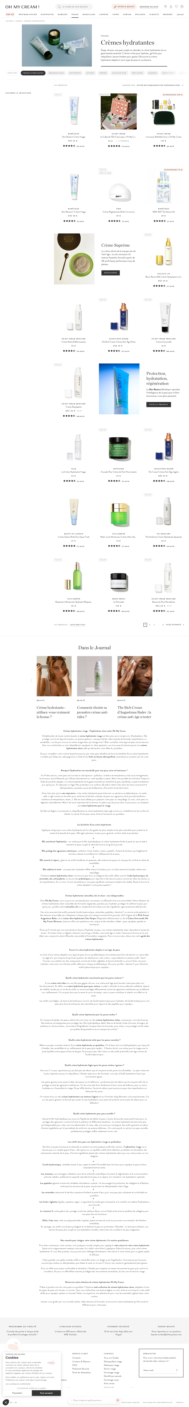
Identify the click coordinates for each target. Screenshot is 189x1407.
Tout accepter (46, 1393)
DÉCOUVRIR (110, 273)
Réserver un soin (149, 7)
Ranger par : (129, 85)
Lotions (90, 73)
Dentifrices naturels (112, 1376)
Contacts (76, 1357)
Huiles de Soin (119, 73)
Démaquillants (56, 73)
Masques (152, 73)
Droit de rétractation (81, 1372)
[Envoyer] (117, 1400)
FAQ (74, 1365)
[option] (54, 687)
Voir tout (12, 73)
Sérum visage (110, 1368)
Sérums (103, 73)
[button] (5, 1402)
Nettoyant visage (111, 1365)
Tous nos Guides (111, 1357)
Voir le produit (158, 404)
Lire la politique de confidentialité (18, 1384)
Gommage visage (111, 1372)
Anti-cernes (109, 1383)
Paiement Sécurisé (80, 1368)
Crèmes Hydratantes (33, 73)
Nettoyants (75, 73)
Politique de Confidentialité (157, 1402)
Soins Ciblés (168, 73)
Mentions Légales (131, 1402)
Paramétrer (17, 1393)
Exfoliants (137, 73)
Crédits (179, 1402)
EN (11, 1402)
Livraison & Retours (81, 1361)
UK (16, 1402)
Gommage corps (111, 1379)
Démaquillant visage (113, 1361)
